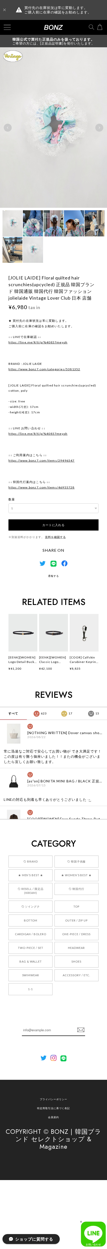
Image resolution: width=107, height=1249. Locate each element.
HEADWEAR (76, 947)
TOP (76, 906)
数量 (11, 499)
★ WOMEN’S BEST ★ (76, 875)
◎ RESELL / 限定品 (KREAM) (31, 890)
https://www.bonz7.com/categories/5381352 (44, 369)
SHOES (76, 961)
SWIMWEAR (30, 975)
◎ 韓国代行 (76, 888)
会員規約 (53, 1117)
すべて (13, 713)
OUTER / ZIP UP (76, 920)
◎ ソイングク (30, 906)
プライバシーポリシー (53, 1099)
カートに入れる (53, 525)
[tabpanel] (53, 127)
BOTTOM (30, 920)
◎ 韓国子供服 (76, 861)
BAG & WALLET (30, 961)
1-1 (30, 989)
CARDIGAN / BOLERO (30, 934)
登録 (81, 1030)
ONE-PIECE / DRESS (76, 934)
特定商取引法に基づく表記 (53, 1108)
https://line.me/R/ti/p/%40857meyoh (37, 342)
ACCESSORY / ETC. (76, 975)
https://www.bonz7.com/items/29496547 (41, 460)
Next (99, 128)
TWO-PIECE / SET (30, 947)
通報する (53, 575)
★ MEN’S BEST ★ (30, 875)
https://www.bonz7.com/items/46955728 (41, 487)
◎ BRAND (30, 861)
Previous (8, 128)
